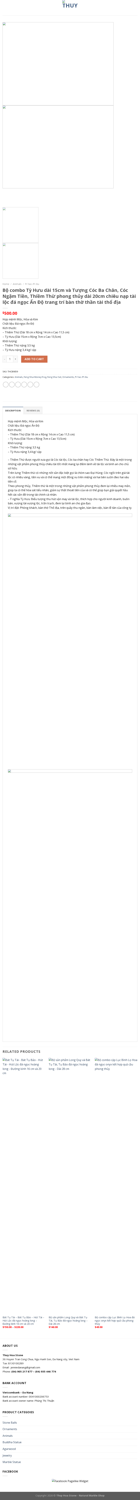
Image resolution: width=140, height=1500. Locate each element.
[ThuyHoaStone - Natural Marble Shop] (70, 7)
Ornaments (68, 376)
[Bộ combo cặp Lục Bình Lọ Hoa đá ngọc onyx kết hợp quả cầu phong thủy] (116, 1186)
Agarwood (9, 1449)
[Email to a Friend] (24, 384)
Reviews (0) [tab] (33, 410)
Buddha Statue (12, 1442)
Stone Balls (10, 1422)
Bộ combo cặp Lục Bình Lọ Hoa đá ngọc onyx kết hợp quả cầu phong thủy (115, 1320)
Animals (17, 284)
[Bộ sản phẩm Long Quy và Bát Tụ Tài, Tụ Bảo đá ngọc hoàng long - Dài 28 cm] (70, 1186)
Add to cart (34, 359)
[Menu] (5, 7)
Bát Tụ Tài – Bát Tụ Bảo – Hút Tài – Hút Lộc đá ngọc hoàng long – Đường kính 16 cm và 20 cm (23, 1320)
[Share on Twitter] (18, 384)
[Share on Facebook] (12, 384)
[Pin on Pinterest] (30, 384)
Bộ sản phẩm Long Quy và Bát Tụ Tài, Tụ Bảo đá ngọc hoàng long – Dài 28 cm (68, 1320)
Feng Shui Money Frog (35, 376)
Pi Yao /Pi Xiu (32, 284)
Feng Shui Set (54, 376)
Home (6, 284)
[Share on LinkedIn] (36, 384)
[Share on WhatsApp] (6, 384)
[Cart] (135, 7)
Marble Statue (12, 1462)
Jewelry (7, 1455)
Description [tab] (13, 410)
